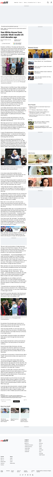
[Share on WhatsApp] (20, 475)
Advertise (8, 470)
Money (25, 2)
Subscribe (16, 401)
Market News (3, 461)
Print (26, 399)
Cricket (40, 448)
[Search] (48, 2)
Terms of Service (19, 471)
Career (11, 461)
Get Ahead (41, 449)
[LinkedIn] (32, 475)
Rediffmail (27, 441)
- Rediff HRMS (27, 448)
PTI (4, 394)
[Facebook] (25, 475)
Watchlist (2, 463)
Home (15, 2)
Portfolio (2, 464)
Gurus (34, 2)
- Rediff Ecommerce (28, 446)
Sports (40, 446)
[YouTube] (30, 475)
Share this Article (6, 43)
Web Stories (31, 153)
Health (11, 458)
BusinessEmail (30, 2)
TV (36, 2)
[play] (40, 159)
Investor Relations (26, 471)
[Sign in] (51, 2)
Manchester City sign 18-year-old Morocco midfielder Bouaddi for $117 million (39, 112)
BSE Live (2, 458)
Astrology (41, 453)
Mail (17, 2)
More (38, 2)
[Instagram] (27, 475)
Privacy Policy (12, 471)
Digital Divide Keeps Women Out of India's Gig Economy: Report (39, 115)
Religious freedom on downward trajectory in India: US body (39, 107)
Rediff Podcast (42, 454)
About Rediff (2, 471)
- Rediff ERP (27, 451)
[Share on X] (22, 475)
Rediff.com (42, 470)
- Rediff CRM (27, 449)
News (20, 2)
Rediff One (27, 443)
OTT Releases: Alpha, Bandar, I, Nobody (38, 110)
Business (41, 443)
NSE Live (2, 459)
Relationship (12, 463)
